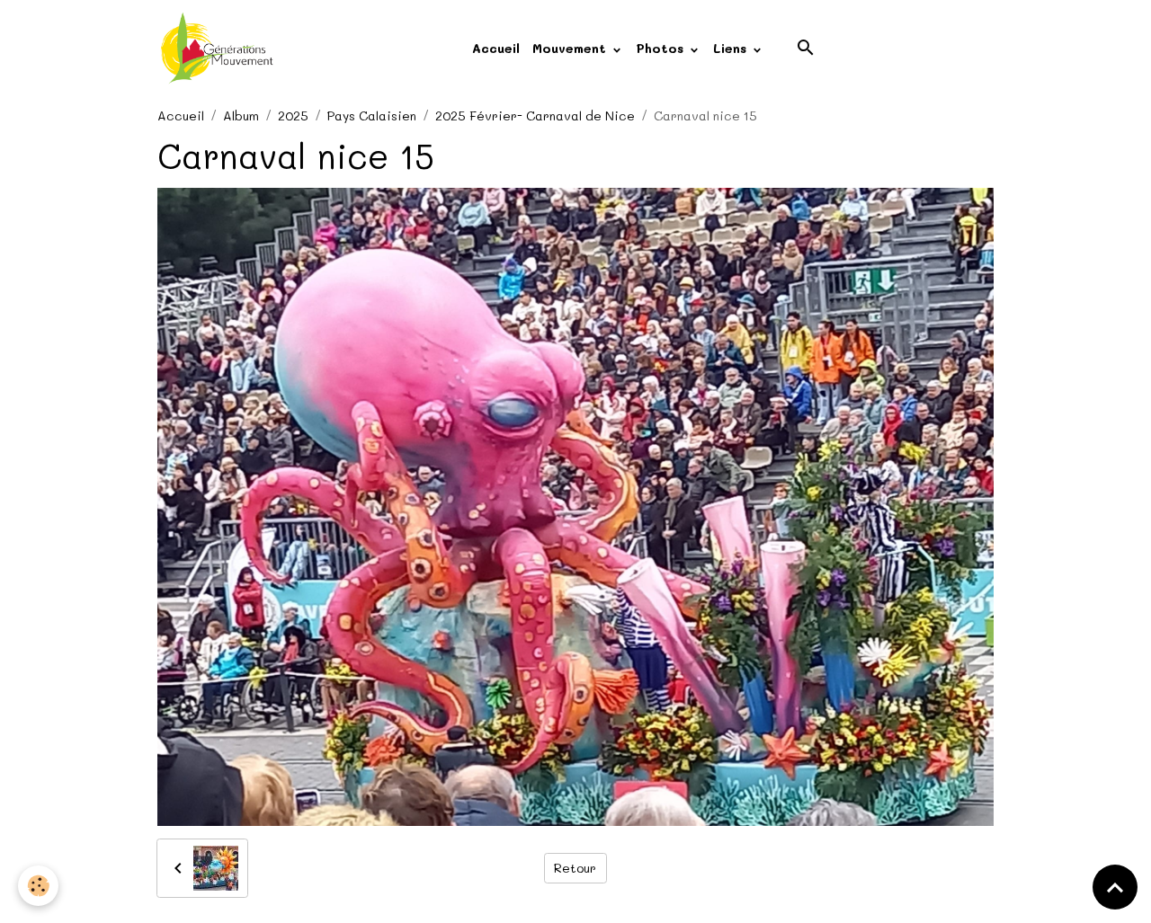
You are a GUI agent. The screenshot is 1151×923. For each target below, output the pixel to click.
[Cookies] (38, 885)
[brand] (219, 48)
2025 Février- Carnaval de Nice (535, 115)
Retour (575, 867)
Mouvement (571, 48)
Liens (732, 48)
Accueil (496, 48)
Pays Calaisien (371, 115)
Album (241, 115)
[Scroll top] (1115, 887)
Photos (662, 48)
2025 (293, 115)
